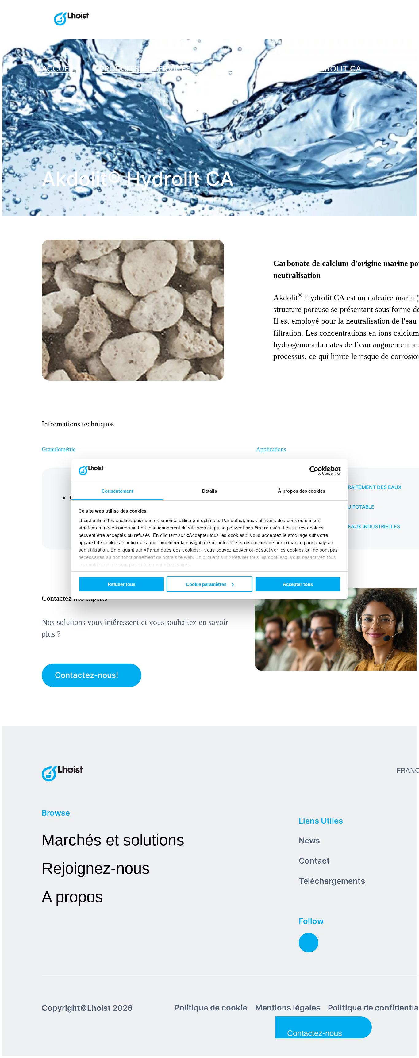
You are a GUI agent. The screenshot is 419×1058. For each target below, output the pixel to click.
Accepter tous (298, 584)
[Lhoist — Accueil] (71, 19)
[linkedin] (308, 942)
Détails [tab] (209, 490)
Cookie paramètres (206, 584)
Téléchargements (332, 881)
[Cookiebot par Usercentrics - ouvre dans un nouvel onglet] (314, 470)
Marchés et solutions (113, 840)
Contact (314, 860)
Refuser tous (121, 584)
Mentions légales (287, 1007)
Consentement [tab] (117, 490)
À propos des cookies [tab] (301, 490)
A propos (72, 897)
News (309, 840)
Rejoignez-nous (96, 868)
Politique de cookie (211, 1007)
